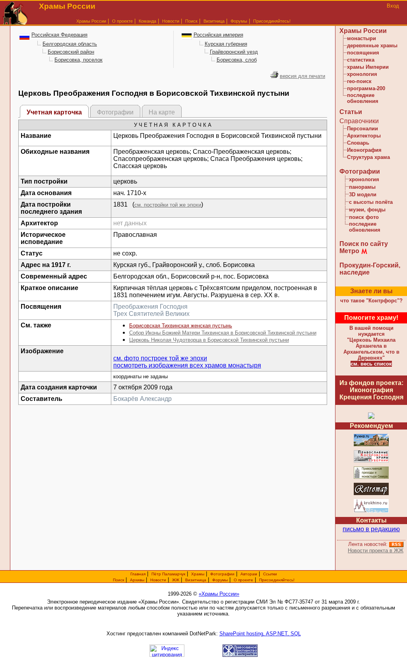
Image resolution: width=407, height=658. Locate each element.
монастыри (361, 38)
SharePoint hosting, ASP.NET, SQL (260, 634)
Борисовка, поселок (78, 60)
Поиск (191, 21)
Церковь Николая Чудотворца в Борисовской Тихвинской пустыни (209, 340)
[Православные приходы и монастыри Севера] (371, 477)
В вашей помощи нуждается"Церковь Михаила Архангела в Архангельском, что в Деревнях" (371, 343)
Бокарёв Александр (142, 398)
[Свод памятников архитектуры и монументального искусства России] (371, 444)
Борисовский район (71, 52)
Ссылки (270, 574)
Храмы (197, 574)
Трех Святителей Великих (151, 313)
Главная (137, 574)
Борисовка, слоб (237, 60)
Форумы (239, 21)
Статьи (350, 111)
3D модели (362, 194)
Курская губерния (226, 44)
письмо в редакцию (371, 529)
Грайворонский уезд (234, 52)
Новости (170, 21)
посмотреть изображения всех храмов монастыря (187, 365)
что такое (371, 301)
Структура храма (368, 157)
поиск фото (364, 217)
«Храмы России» (219, 594)
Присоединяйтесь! (272, 21)
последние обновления (362, 98)
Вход (393, 6)
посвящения (363, 53)
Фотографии (359, 171)
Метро (349, 251)
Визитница (214, 21)
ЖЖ (175, 580)
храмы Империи (368, 67)
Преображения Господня (150, 306)
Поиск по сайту (363, 243)
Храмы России (91, 21)
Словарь (358, 143)
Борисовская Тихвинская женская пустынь (180, 326)
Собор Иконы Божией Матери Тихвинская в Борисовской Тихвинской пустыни (222, 333)
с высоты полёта (371, 202)
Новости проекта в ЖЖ (375, 550)
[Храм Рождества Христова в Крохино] (371, 511)
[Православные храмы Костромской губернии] (371, 461)
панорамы (362, 187)
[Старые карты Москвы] (371, 493)
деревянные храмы (372, 45)
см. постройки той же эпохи (167, 205)
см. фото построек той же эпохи (160, 358)
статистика (360, 60)
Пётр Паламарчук (168, 574)
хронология (362, 74)
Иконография (364, 150)
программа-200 (366, 88)
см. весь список (371, 364)
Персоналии (362, 129)
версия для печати (302, 76)
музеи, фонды (367, 210)
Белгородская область (70, 44)
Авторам (248, 574)
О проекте (243, 580)
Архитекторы (364, 136)
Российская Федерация (59, 35)
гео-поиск (359, 81)
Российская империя (218, 35)
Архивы (137, 580)
